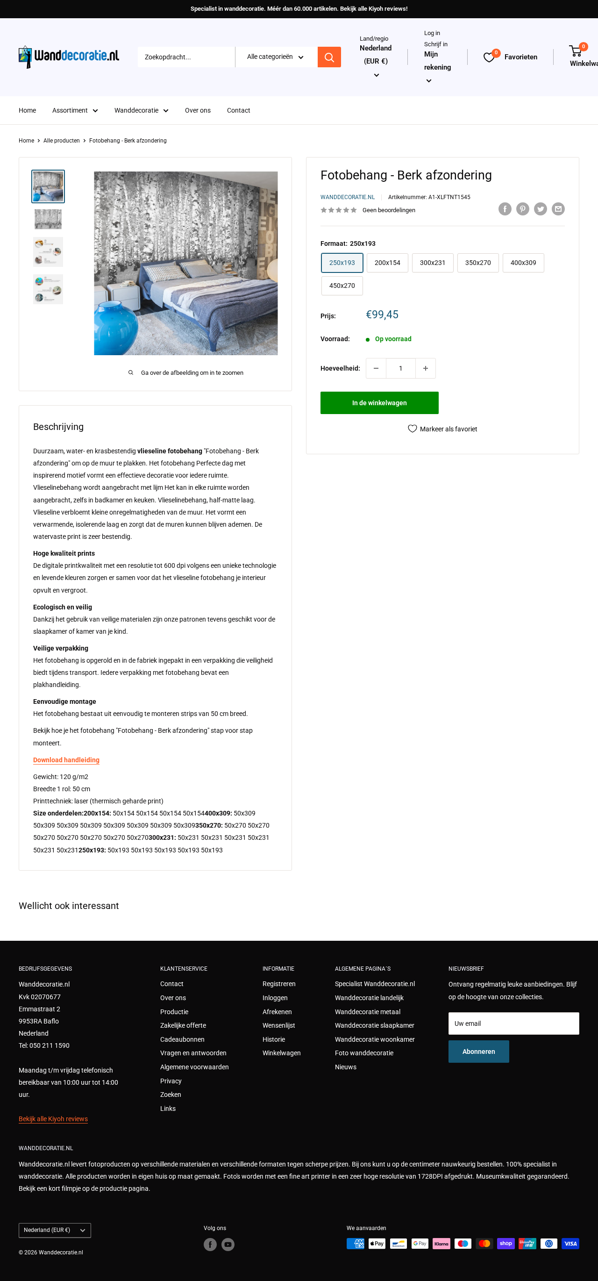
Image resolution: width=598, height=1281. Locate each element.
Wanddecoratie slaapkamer (374, 1025)
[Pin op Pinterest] (522, 208)
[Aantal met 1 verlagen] (376, 368)
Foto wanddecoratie (364, 1053)
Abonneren (479, 1051)
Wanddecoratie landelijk (369, 998)
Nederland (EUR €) (47, 1230)
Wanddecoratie (136, 110)
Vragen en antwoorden (193, 1053)
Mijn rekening (437, 61)
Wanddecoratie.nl (347, 197)
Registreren (279, 984)
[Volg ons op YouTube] (228, 1244)
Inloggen (275, 998)
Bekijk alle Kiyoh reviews (53, 1119)
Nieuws (345, 1067)
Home (27, 110)
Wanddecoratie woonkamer (375, 1039)
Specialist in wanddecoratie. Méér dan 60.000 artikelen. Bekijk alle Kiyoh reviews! (299, 8)
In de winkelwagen (379, 403)
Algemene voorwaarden (194, 1067)
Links (168, 1108)
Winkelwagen (282, 1053)
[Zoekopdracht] (329, 57)
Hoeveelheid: (340, 368)
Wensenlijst (279, 1025)
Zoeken (170, 1094)
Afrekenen (277, 1012)
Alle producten (61, 140)
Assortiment (70, 110)
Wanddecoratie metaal (367, 1012)
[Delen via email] (558, 208)
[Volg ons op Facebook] (210, 1244)
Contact (238, 110)
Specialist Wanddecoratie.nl (375, 984)
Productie (174, 1012)
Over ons (198, 110)
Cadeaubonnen (182, 1039)
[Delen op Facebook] (505, 208)
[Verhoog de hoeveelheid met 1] (425, 368)
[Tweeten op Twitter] (540, 208)
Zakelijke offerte (183, 1025)
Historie (274, 1039)
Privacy (171, 1081)
